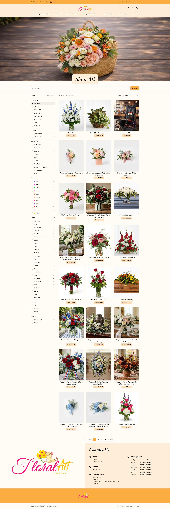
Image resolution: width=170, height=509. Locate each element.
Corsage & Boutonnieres (90, 14)
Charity (128, 2)
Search (136, 88)
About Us (120, 2)
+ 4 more (95, 483)
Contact (135, 2)
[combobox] (130, 95)
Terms (117, 506)
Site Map (136, 506)
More (133, 14)
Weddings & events (72, 14)
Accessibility (129, 506)
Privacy (123, 506)
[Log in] (133, 8)
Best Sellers (57, 14)
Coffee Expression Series (41, 14)
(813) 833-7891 (37, 2)
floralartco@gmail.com (50, 2)
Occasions (122, 14)
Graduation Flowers (108, 14)
